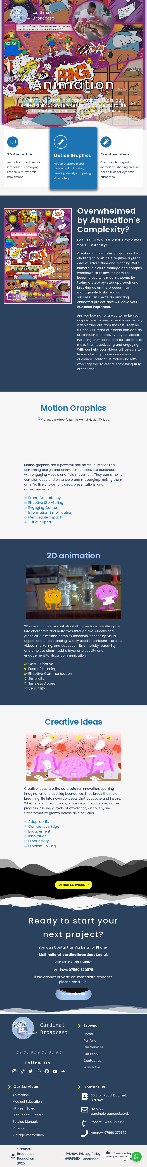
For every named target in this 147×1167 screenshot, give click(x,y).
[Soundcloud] (63, 1071)
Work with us (73, 993)
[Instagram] (14, 1071)
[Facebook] (46, 1071)
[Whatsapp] (38, 1071)
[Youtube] (55, 1071)
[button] (92, 15)
